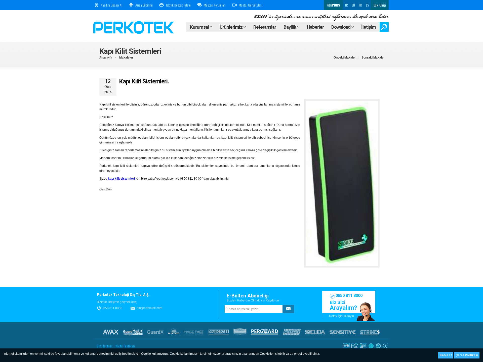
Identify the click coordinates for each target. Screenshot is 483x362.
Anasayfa (105, 57)
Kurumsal (200, 27)
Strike (370, 332)
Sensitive (342, 332)
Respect (291, 332)
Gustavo (174, 332)
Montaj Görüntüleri (250, 5)
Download (341, 27)
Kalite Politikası (125, 345)
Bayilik (290, 27)
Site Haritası (104, 345)
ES (367, 5)
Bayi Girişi (380, 5)
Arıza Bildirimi (144, 5)
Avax (111, 332)
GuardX (155, 332)
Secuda (315, 332)
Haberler (315, 27)
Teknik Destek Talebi (178, 5)
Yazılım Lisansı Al (111, 5)
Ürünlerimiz (232, 27)
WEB (333, 5)
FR (360, 5)
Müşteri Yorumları (215, 5)
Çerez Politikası (467, 355)
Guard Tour (133, 332)
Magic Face (194, 332)
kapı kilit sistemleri (121, 178)
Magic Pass (218, 332)
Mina (240, 332)
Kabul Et (446, 355)
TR (346, 5)
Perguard (264, 332)
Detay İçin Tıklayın (341, 316)
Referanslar (264, 27)
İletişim (368, 27)
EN (353, 5)
